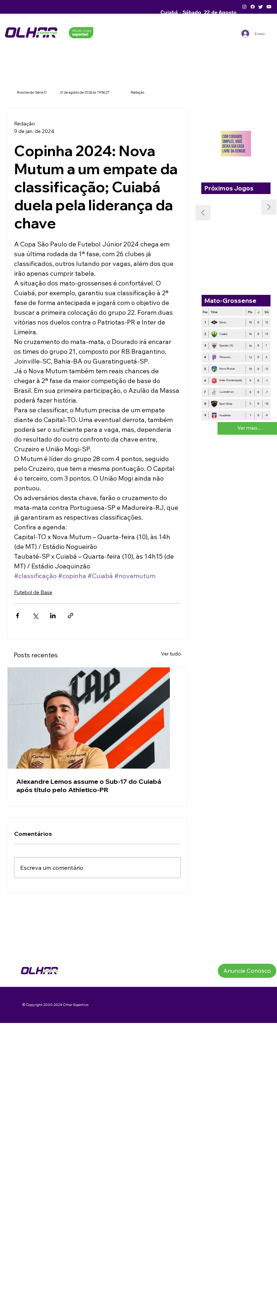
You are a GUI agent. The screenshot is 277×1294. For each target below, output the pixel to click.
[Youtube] (269, 6)
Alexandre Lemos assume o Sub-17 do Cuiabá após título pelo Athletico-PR (88, 785)
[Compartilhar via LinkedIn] (52, 615)
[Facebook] (252, 6)
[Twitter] (260, 6)
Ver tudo (171, 653)
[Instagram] (244, 6)
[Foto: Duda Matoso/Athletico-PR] (97, 718)
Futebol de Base (33, 592)
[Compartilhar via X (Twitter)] (35, 615)
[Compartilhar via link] (70, 615)
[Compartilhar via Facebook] (17, 615)
